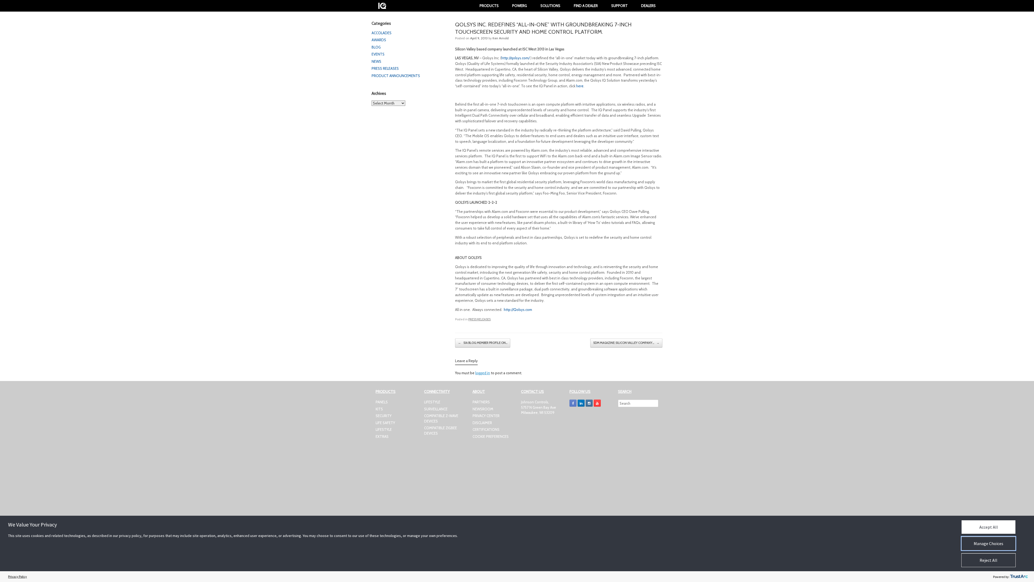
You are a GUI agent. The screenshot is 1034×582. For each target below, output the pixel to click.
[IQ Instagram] (589, 403)
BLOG (376, 47)
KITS (379, 409)
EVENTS (378, 54)
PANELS (382, 402)
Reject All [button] (988, 560)
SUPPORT (619, 6)
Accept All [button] (988, 527)
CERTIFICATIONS (486, 429)
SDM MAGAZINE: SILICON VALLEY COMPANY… (626, 343)
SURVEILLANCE (436, 409)
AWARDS (379, 40)
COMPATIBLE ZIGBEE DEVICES (440, 430)
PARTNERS (481, 402)
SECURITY (384, 416)
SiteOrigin (512, 458)
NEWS (376, 61)
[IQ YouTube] (597, 403)
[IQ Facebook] (573, 403)
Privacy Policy (17, 576)
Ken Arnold (500, 38)
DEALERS (648, 6)
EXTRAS (382, 436)
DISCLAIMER (482, 423)
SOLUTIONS (550, 6)
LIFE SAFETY (385, 423)
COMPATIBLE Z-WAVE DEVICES (441, 418)
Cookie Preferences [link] (491, 436)
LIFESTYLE (384, 429)
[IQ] (382, 6)
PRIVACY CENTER (486, 416)
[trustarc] (1018, 576)
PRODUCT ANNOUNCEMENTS (396, 76)
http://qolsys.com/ (515, 58)
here (580, 86)
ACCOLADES (382, 33)
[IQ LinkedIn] (581, 403)
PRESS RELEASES (479, 319)
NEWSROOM (483, 409)
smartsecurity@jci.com (538, 418)
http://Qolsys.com (518, 309)
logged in (482, 373)
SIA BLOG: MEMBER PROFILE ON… (482, 343)
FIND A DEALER (586, 6)
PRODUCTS (489, 6)
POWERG (519, 6)
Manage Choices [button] (988, 543)
